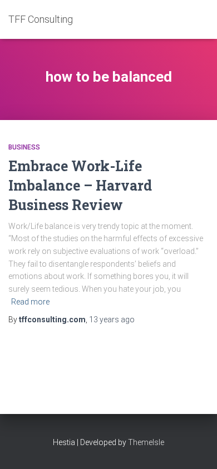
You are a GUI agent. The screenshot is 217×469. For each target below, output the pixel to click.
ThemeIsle (146, 442)
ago (112, 319)
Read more (30, 301)
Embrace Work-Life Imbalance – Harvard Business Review (80, 185)
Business (24, 147)
